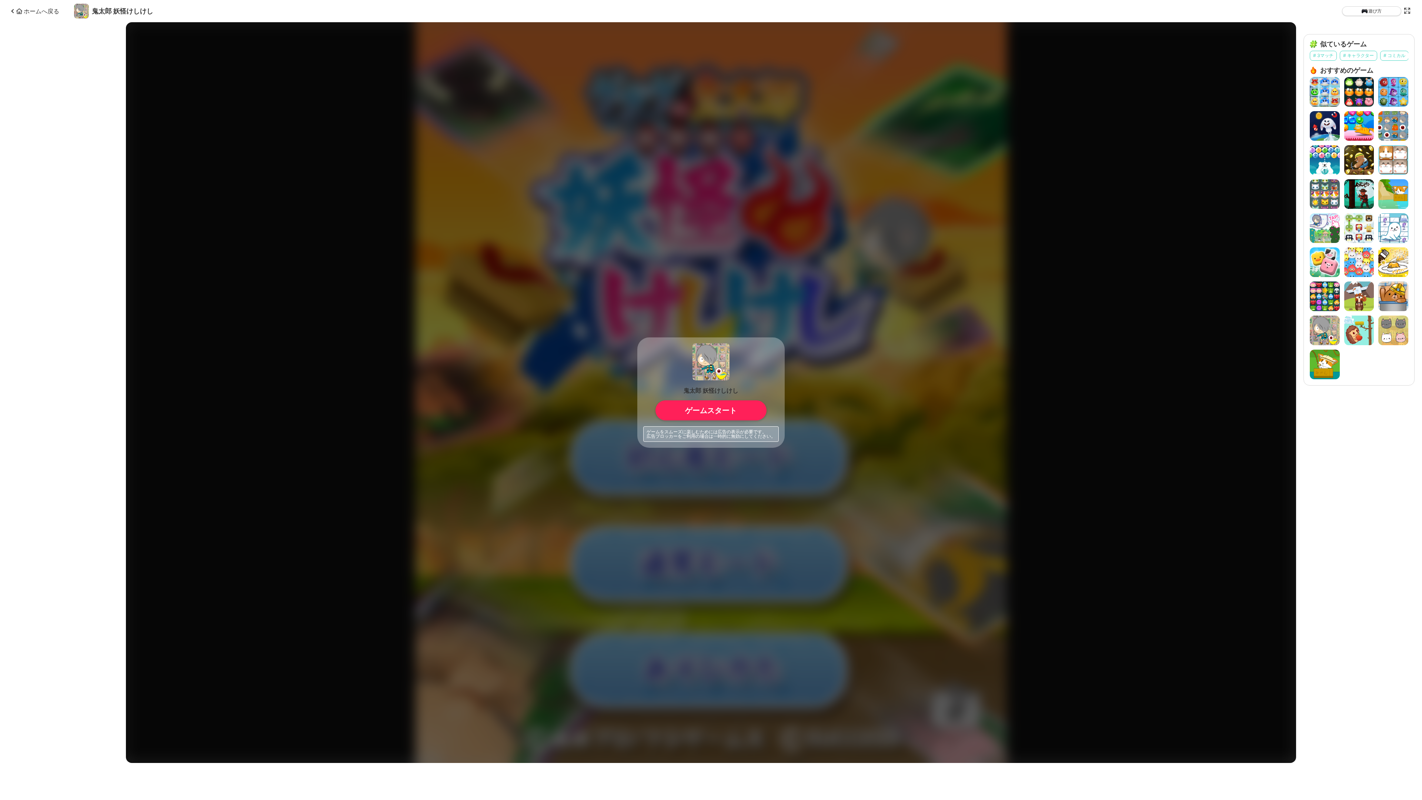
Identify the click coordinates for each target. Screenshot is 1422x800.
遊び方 (1375, 11)
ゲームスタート (711, 410)
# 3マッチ (1323, 55)
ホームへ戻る (41, 11)
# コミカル (1394, 55)
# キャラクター (1358, 55)
